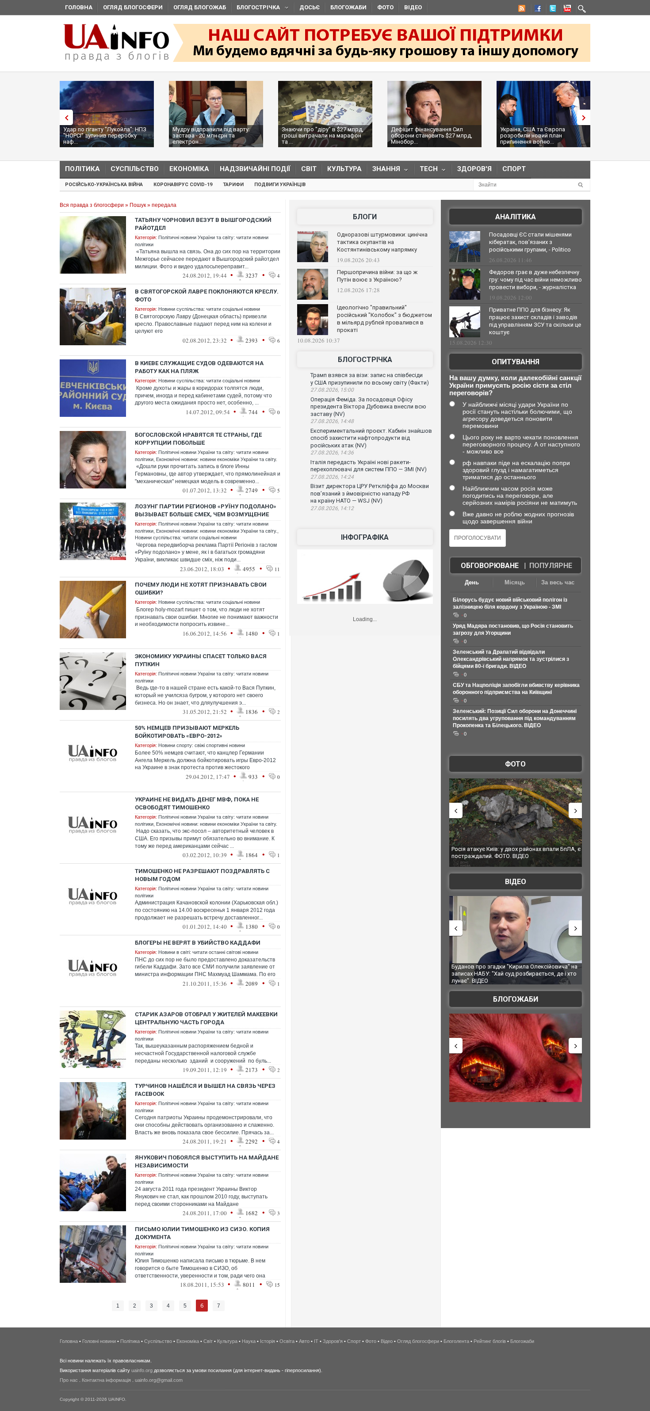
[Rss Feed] (521, 10)
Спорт (514, 169)
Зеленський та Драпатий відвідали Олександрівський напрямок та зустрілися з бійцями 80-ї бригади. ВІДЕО (511, 659)
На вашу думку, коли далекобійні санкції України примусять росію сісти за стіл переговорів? (515, 385)
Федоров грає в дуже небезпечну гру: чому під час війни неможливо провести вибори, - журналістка (535, 279)
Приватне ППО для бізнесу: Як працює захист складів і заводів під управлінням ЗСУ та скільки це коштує (535, 321)
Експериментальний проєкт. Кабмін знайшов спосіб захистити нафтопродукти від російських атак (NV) (371, 438)
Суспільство (135, 169)
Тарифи (233, 184)
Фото (385, 7)
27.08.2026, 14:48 (332, 421)
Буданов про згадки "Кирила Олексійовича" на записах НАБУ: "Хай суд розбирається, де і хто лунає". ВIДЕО (514, 973)
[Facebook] (536, 10)
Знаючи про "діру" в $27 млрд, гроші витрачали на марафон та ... (322, 135)
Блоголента (456, 1341)
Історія (267, 1341)
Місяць (515, 582)
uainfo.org (142, 1370)
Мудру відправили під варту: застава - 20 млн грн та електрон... (211, 135)
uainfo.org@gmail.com (159, 1380)
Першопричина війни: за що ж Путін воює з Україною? (377, 276)
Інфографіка (365, 537)
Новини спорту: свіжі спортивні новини (201, 745)
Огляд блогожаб (199, 7)
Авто (304, 1341)
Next (586, 117)
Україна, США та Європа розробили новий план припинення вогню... (532, 135)
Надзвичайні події (255, 169)
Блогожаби (348, 7)
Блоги (365, 217)
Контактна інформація (106, 1380)
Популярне (550, 565)
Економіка (189, 169)
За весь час (557, 582)
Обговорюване (490, 565)
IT (316, 1341)
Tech (426, 171)
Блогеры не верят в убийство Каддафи (197, 942)
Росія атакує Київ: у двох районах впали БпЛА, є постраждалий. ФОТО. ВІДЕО (516, 852)
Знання (383, 171)
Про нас (69, 1380)
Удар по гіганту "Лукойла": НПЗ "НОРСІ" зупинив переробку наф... (104, 135)
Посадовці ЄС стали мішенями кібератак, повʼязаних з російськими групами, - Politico (530, 242)
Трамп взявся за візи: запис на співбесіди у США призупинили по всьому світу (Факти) (369, 379)
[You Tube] (566, 10)
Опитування (515, 362)
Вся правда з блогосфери (92, 205)
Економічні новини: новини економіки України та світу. (216, 459)
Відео (413, 7)
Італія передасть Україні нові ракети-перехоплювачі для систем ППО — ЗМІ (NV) (368, 466)
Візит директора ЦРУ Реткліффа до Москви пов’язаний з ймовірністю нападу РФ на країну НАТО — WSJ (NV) (369, 493)
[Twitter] (551, 10)
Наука (249, 1341)
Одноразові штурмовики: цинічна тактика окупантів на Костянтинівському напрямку (382, 242)
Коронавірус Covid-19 (182, 184)
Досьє (309, 7)
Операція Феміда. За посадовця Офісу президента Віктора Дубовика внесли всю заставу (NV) (368, 406)
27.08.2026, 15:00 (332, 390)
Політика (82, 169)
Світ (309, 169)
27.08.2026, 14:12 (332, 508)
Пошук (138, 205)
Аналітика (515, 217)
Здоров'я (474, 169)
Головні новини (99, 1341)
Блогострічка (255, 8)
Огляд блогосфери (133, 7)
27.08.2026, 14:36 (332, 453)
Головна (78, 7)
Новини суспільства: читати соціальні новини (209, 309)
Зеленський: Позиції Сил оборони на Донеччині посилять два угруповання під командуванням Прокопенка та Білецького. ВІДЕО (515, 718)
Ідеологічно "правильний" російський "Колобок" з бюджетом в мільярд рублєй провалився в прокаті (384, 318)
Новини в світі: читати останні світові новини (208, 952)
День (472, 582)
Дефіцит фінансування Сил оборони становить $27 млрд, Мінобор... (431, 135)
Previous (64, 117)
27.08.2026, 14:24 (332, 477)
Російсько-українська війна (104, 184)
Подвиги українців (280, 184)
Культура (344, 169)
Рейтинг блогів (490, 1341)
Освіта (286, 1341)
